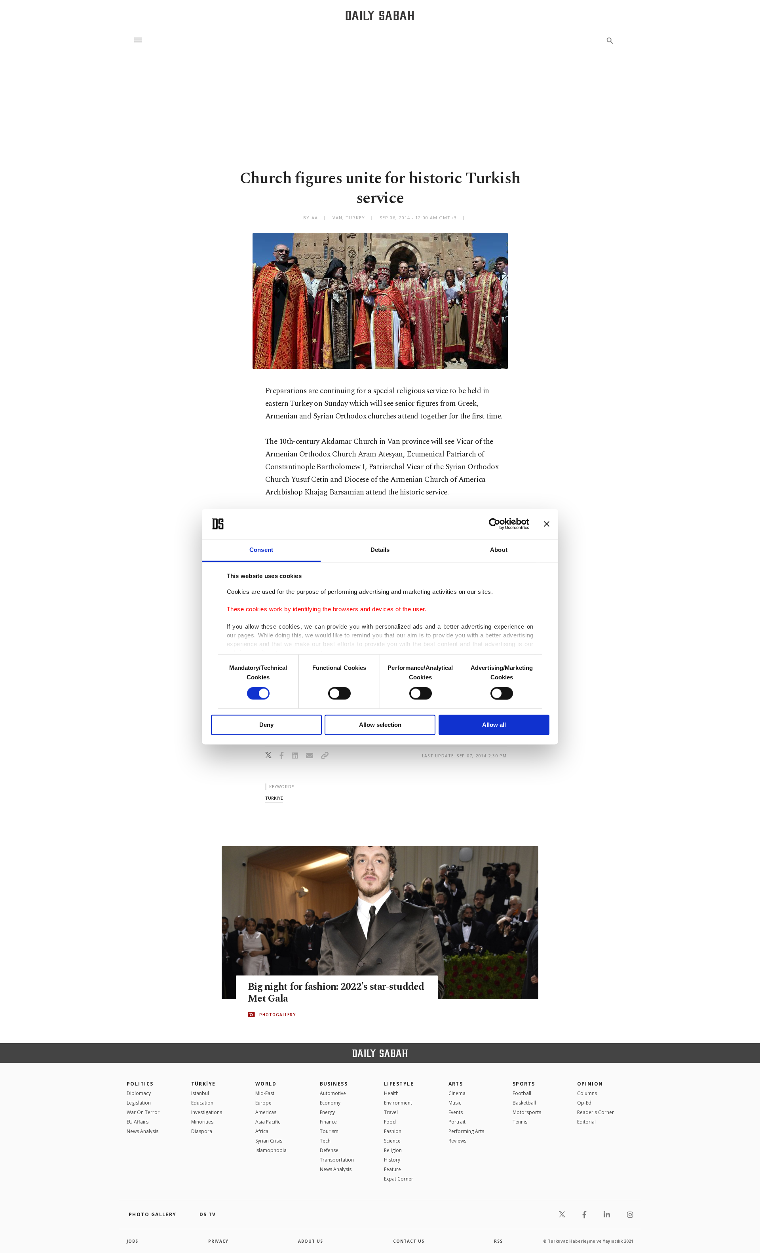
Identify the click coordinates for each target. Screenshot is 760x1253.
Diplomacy (139, 1093)
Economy (330, 1102)
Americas (265, 1112)
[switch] (339, 693)
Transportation (337, 1159)
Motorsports (527, 1112)
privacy (218, 1241)
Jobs (132, 1241)
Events (455, 1112)
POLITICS (140, 1083)
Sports (524, 1083)
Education (202, 1102)
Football (522, 1093)
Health (391, 1093)
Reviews (457, 1140)
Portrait (457, 1121)
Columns (587, 1093)
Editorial (586, 1121)
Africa (261, 1131)
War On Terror (143, 1112)
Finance (328, 1121)
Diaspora (201, 1131)
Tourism (329, 1131)
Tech (325, 1140)
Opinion (590, 1083)
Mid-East (264, 1093)
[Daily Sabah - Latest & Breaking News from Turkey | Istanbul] (379, 15)
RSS (498, 1241)
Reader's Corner (595, 1112)
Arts (455, 1083)
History (392, 1159)
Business (334, 1083)
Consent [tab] (261, 550)
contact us (408, 1241)
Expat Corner (398, 1178)
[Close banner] (546, 524)
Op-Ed (584, 1102)
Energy (327, 1112)
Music (454, 1102)
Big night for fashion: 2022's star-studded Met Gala (336, 992)
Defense (329, 1150)
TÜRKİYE (203, 1083)
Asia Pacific (267, 1121)
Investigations (206, 1112)
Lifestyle (399, 1083)
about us (310, 1241)
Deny (266, 725)
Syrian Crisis (268, 1140)
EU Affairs (137, 1121)
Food (390, 1121)
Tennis (520, 1121)
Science (392, 1140)
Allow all (494, 725)
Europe (263, 1102)
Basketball (524, 1102)
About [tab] (498, 550)
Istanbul (200, 1093)
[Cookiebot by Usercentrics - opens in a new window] (494, 524)
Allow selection (380, 725)
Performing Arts (466, 1131)
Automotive (333, 1093)
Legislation (139, 1102)
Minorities (202, 1121)
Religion (393, 1150)
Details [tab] (380, 550)
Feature (392, 1169)
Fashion (392, 1131)
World (265, 1083)
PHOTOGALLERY (277, 1014)
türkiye (274, 798)
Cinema (457, 1093)
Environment (398, 1102)
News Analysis (142, 1131)
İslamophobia (271, 1150)
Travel (391, 1112)
